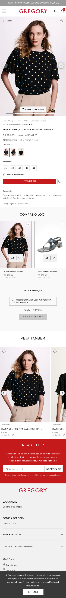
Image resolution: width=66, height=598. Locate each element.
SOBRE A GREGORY (13, 518)
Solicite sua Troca (12, 507)
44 (34, 168)
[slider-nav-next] (61, 66)
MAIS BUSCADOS (12, 534)
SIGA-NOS (8, 559)
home (6, 121)
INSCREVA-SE (53, 469)
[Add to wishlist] (60, 181)
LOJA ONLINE (10, 502)
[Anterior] (3, 393)
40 (19, 168)
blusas (44, 121)
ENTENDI (33, 592)
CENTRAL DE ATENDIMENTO (18, 546)
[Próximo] (62, 393)
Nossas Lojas (9, 523)
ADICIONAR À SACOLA (33, 317)
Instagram (11, 570)
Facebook (11, 565)
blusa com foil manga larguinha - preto (18, 124)
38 (12, 168)
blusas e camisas (32, 121)
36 (5, 168)
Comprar (29, 181)
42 (27, 168)
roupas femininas (17, 121)
